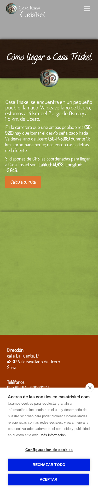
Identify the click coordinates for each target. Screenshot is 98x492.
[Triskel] (25, 17)
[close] (89, 387)
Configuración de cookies (49, 450)
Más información (53, 435)
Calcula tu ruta (23, 182)
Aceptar (48, 479)
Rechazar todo (49, 465)
